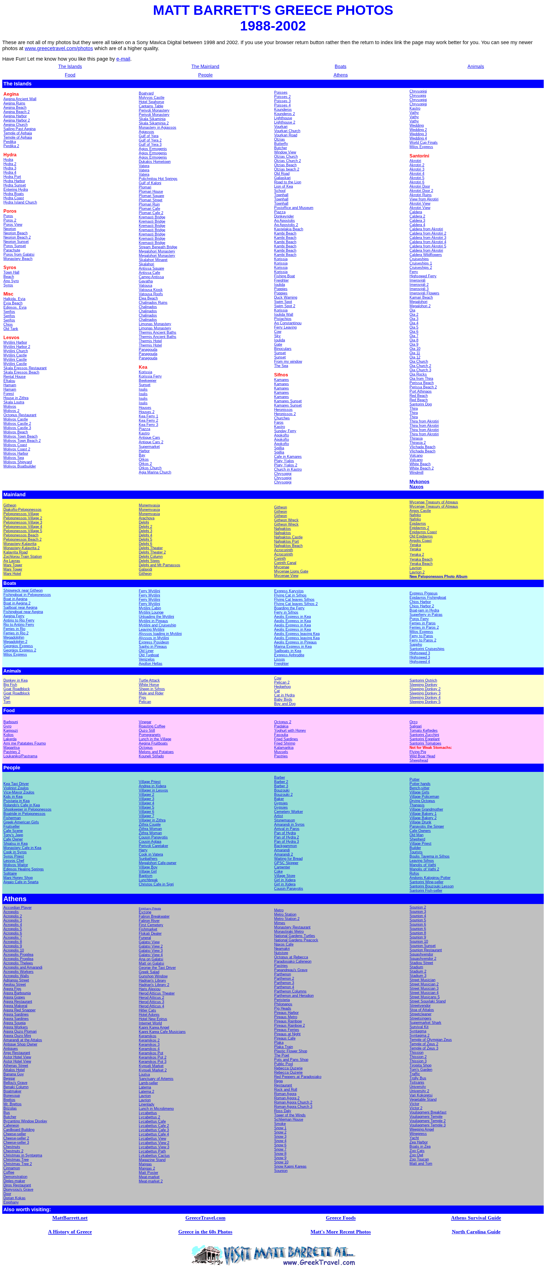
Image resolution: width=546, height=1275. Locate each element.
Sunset (280, 353)
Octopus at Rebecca (291, 957)
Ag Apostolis (284, 220)
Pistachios (282, 319)
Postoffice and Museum (293, 208)
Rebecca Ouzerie (288, 1068)
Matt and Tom (421, 1163)
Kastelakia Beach (288, 229)
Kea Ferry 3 (148, 425)
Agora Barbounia (17, 993)
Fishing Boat (284, 276)
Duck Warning (285, 297)
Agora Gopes (14, 997)
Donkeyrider (284, 216)
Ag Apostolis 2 (286, 225)
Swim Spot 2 (284, 306)
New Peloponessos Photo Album (439, 576)
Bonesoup (11, 1095)
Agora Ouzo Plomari (20, 1031)
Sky (277, 336)
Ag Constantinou (287, 323)
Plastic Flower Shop (290, 1051)
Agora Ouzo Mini (17, 1036)
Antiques (10, 1048)
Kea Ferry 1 (148, 416)
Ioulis (143, 394)
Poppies (281, 289)
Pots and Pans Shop (291, 1059)
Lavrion (145, 1096)
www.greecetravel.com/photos (59, 48)
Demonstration (15, 1176)
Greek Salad (149, 972)
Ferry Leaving (285, 327)
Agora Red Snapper (19, 1010)
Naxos (416, 486)
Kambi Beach (285, 233)
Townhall (281, 203)
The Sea (281, 366)
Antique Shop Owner (20, 1044)
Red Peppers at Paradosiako (297, 1077)
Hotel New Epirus (153, 1019)
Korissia (281, 259)
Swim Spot (283, 302)
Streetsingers (420, 1018)
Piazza (280, 212)
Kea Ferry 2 (148, 420)
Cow (277, 331)
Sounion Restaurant (426, 950)
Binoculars (282, 349)
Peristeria (282, 1000)
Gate (278, 344)
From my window (288, 361)
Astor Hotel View (17, 1057)
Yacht (414, 1138)
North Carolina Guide (476, 1232)
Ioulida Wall (283, 314)
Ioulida (279, 284)
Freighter (281, 280)
